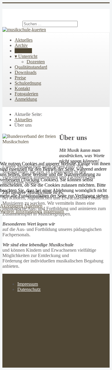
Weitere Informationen (21, 211)
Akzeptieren (11, 205)
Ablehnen (33, 205)
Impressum (53, 211)
